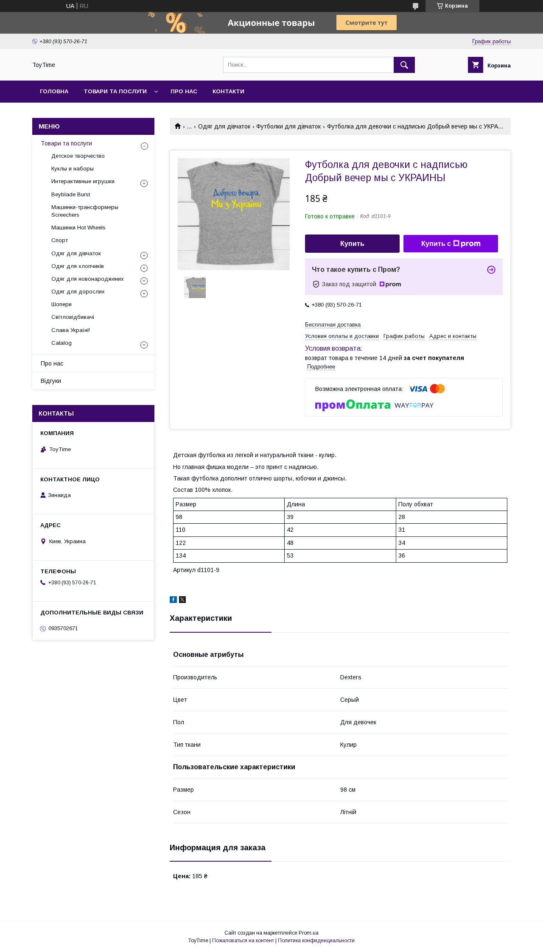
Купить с (436, 243)
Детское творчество (78, 156)
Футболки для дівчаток (288, 126)
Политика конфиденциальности (316, 941)
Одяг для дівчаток (224, 126)
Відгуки (51, 380)
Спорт (59, 240)
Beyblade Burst (70, 194)
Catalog (61, 343)
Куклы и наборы (72, 168)
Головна (54, 91)
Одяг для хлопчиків (77, 266)
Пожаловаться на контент (243, 941)
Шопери (61, 304)
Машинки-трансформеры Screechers (84, 211)
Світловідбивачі (72, 317)
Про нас (184, 91)
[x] (182, 600)
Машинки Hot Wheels (78, 227)
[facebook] (173, 600)
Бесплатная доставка (333, 324)
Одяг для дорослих (78, 291)
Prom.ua (309, 933)
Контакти (228, 91)
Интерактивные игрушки (83, 181)
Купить (352, 243)
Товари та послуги (115, 91)
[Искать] (404, 65)
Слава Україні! (70, 330)
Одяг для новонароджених (87, 279)
